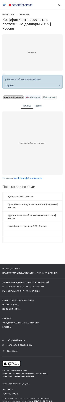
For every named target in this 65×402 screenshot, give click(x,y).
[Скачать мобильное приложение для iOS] (11, 363)
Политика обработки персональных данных (25, 374)
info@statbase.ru (16, 340)
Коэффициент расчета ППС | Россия (27, 226)
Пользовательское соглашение (18, 376)
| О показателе (34, 178)
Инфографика (10, 305)
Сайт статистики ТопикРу (18, 300)
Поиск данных (11, 269)
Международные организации (20, 323)
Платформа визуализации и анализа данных (29, 273)
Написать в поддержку (19, 345)
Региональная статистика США (21, 291)
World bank (20, 178)
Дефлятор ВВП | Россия (20, 196)
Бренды (6, 327)
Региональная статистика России (23, 287)
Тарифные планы (10, 394)
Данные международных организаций (25, 282)
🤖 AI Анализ (33, 97)
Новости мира (11, 309)
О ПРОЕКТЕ (7, 389)
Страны (6, 318)
